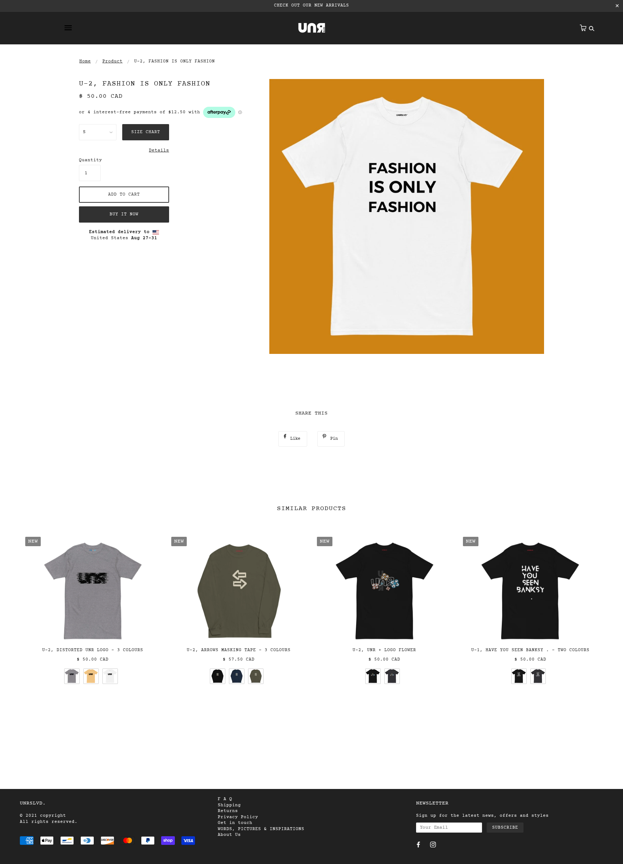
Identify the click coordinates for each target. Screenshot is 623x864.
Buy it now (124, 214)
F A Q (225, 799)
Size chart (145, 132)
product (112, 61)
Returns (228, 811)
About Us (229, 835)
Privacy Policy (238, 817)
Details (159, 150)
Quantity (90, 160)
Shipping (229, 805)
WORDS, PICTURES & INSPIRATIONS (261, 829)
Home (85, 61)
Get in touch (235, 823)
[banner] (312, 28)
